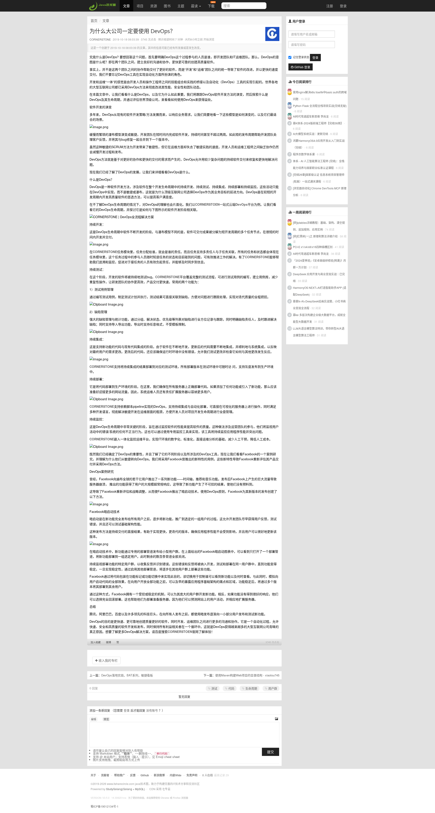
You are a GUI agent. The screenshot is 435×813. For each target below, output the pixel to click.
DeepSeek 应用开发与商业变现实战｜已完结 (319, 277)
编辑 (93, 719)
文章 (126, 5)
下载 (211, 5)
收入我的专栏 (108, 660)
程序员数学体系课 (304, 154)
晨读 (195, 5)
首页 (94, 20)
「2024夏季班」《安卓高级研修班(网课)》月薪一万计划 (319, 263)
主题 (180, 5)
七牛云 (166, 789)
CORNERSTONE (100, 39)
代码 (230, 688)
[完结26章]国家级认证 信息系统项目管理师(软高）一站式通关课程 (318, 178)
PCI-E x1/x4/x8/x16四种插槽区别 (313, 247)
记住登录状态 (301, 57)
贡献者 (105, 775)
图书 (167, 5)
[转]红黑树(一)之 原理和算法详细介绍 (315, 236)
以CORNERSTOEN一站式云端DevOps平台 (223, 204)
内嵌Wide (175, 775)
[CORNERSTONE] (272, 33)
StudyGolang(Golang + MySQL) (125, 789)
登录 (343, 5)
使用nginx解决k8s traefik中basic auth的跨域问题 (320, 95)
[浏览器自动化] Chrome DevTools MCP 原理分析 (319, 191)
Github (144, 775)
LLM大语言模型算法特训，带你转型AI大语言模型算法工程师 (318, 331)
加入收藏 (96, 642)
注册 (329, 5)
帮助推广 (119, 775)
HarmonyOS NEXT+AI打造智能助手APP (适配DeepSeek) (319, 291)
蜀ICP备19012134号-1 (104, 806)
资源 (153, 5)
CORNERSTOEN (180, 631)
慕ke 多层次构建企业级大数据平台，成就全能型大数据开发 (319, 318)
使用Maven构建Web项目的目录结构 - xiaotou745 (247, 675)
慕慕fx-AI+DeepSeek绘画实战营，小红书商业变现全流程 (319, 304)
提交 (270, 751)
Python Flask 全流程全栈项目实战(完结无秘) (320, 106)
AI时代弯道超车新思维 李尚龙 (311, 116)
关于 (93, 775)
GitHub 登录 (301, 67)
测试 (213, 688)
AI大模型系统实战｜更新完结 (310, 134)
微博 (108, 642)
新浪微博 (159, 775)
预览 (106, 719)
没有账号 (152, 710)
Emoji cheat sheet (168, 757)
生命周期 (250, 688)
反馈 (132, 775)
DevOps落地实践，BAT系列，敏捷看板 (127, 675)
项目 (140, 5)
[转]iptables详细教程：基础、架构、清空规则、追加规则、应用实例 (319, 226)
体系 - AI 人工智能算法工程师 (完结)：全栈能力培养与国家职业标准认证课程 (318, 164)
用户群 (272, 688)
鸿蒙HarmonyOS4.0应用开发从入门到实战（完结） (319, 144)
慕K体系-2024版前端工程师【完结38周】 (318, 123)
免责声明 (191, 775)
